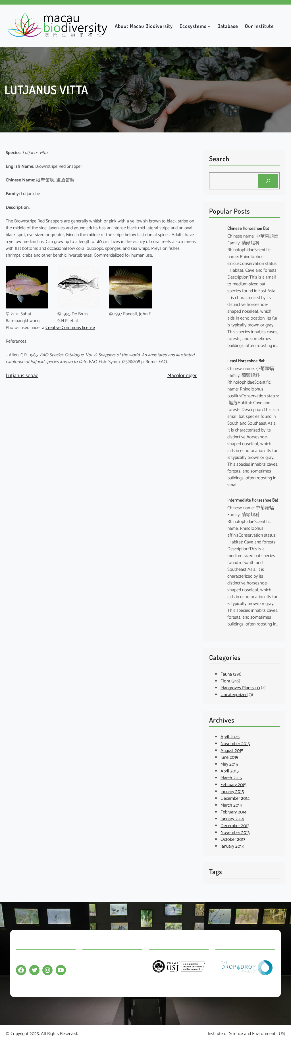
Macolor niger (182, 375)
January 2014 (232, 819)
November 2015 (235, 744)
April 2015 (230, 771)
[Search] (268, 181)
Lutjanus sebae (22, 375)
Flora (225, 681)
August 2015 (232, 750)
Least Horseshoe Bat (246, 360)
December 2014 (235, 798)
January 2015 (232, 791)
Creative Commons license (70, 328)
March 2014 (231, 805)
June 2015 (229, 757)
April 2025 (230, 737)
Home (88, 960)
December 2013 (235, 826)
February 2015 (233, 785)
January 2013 (232, 846)
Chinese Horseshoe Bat (248, 228)
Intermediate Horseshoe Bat (252, 500)
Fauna (226, 674)
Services (89, 982)
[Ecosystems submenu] (209, 25)
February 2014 (233, 812)
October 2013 (233, 839)
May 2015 (229, 764)
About (88, 971)
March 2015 (231, 778)
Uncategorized (234, 695)
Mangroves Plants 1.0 (240, 688)
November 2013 (235, 833)
